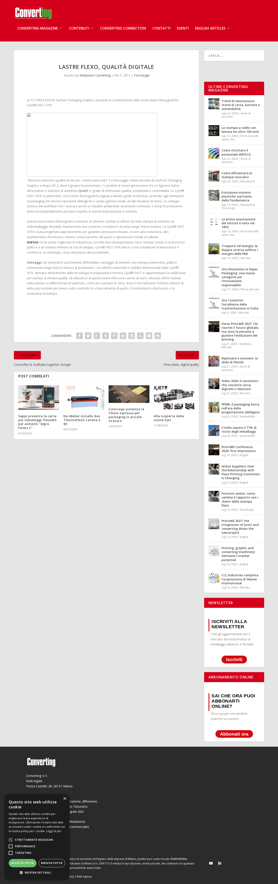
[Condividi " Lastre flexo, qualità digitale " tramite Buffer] (131, 335)
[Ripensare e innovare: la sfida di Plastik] (213, 361)
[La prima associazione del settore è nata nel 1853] (213, 222)
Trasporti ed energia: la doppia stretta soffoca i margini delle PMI (240, 250)
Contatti (161, 29)
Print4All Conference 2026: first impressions (239, 449)
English (244, 455)
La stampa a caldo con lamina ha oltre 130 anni (240, 130)
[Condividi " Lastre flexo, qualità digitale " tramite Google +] (97, 335)
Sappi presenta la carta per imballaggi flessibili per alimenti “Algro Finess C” (37, 422)
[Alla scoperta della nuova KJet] (174, 397)
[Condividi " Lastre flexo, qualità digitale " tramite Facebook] (79, 335)
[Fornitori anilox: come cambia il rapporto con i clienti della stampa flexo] (213, 496)
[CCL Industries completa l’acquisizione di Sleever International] (213, 578)
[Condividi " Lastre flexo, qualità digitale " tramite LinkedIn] (123, 335)
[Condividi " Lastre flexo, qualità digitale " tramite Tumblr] (105, 335)
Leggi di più (53, 831)
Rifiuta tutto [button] (52, 863)
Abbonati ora (234, 733)
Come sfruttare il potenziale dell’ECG (236, 152)
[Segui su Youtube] (210, 863)
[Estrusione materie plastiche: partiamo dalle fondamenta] (213, 195)
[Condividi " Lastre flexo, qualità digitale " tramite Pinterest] (114, 335)
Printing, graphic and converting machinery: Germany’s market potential (239, 554)
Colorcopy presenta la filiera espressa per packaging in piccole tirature (126, 415)
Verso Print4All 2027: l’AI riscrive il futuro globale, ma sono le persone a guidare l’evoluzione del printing (240, 332)
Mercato (245, 258)
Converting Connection (123, 29)
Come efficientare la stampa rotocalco (237, 175)
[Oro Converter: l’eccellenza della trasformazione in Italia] (213, 303)
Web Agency (84, 876)
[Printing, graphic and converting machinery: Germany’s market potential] (213, 550)
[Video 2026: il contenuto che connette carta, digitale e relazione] (213, 383)
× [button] (64, 798)
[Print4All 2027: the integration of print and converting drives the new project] (213, 523)
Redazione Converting (94, 75)
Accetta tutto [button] (22, 863)
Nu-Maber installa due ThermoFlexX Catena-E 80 (82, 420)
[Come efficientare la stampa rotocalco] (213, 176)
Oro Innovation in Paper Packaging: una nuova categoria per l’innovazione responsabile (240, 277)
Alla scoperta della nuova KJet (169, 418)
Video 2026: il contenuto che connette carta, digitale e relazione (240, 385)
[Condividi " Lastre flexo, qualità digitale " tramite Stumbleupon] (140, 335)
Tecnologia (141, 75)
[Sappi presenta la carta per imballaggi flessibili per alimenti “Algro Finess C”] (38, 397)
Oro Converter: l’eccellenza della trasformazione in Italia (240, 304)
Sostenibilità (247, 416)
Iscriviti (234, 659)
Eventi (183, 29)
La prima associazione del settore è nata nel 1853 (238, 223)
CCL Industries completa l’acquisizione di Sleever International (240, 579)
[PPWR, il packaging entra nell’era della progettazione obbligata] (213, 407)
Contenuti (79, 29)
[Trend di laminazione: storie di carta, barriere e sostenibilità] (213, 103)
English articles (210, 29)
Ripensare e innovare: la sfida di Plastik (240, 360)
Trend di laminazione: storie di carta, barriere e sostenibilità (241, 105)
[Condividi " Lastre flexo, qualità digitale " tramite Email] (149, 335)
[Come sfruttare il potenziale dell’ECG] (213, 153)
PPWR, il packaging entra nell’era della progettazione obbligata (241, 408)
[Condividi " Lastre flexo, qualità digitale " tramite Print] (157, 335)
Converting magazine (37, 29)
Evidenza (245, 344)
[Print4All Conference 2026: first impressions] (213, 449)
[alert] (37, 837)
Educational (247, 181)
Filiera (244, 289)
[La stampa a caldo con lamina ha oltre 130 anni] (213, 130)
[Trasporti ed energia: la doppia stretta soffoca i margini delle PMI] (213, 248)
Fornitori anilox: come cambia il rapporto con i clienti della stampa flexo (240, 499)
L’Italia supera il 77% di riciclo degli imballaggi (239, 429)
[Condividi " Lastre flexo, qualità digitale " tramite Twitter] (88, 335)
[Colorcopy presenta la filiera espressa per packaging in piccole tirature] (129, 394)
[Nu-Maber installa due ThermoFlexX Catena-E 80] (83, 397)
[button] (37, 872)
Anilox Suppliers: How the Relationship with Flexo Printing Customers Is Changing (241, 472)
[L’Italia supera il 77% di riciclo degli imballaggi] (213, 430)
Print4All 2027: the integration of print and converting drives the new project (240, 527)
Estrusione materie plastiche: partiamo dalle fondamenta (237, 196)
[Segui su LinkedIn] (219, 863)
